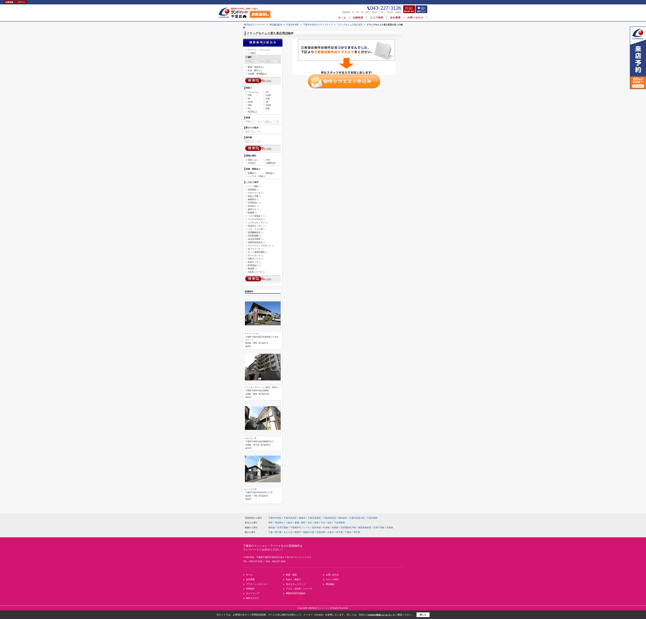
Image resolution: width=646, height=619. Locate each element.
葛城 (297, 522)
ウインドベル (252, 333)
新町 (303, 522)
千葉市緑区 (372, 518)
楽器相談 (253, 189)
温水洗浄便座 (255, 239)
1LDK (268, 95)
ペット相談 (254, 186)
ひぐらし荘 (251, 438)
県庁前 (357, 532)
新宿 (316, 522)
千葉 (270, 532)
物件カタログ (252, 598)
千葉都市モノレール (300, 527)
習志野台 (279, 522)
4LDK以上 (252, 111)
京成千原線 (379, 527)
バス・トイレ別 (256, 229)
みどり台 (288, 532)
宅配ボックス (255, 258)
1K (267, 92)
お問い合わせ (332, 574)
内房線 (335, 527)
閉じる (423, 614)
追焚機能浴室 (255, 232)
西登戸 (298, 532)
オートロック (255, 255)
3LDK (268, 105)
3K (267, 102)
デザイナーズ (255, 193)
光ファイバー (255, 249)
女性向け (253, 206)
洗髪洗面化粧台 (256, 242)
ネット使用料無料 (257, 252)
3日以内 (251, 163)
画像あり (252, 173)
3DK (250, 105)
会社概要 (250, 579)
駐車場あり (254, 265)
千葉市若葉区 (314, 518)
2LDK (250, 102)
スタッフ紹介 (332, 579)
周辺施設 (330, 584)
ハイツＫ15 (251, 489)
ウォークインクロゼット (261, 245)
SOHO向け (254, 202)
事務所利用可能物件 (296, 593)
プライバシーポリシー (257, 584)
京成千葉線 (283, 527)
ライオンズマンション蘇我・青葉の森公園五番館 (268, 387)
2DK (268, 98)
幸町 (270, 522)
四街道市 (342, 518)
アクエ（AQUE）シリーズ (299, 588)
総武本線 (316, 527)
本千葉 (339, 532)
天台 (323, 522)
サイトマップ (252, 593)
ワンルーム (253, 92)
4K (249, 108)
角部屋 (252, 268)
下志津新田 (339, 522)
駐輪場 (252, 212)
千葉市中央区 (274, 518)
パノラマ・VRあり (256, 176)
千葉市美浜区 (290, 518)
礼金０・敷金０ (293, 579)
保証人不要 (254, 196)
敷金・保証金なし (256, 67)
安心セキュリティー (296, 584)
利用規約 (250, 588)
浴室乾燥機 (254, 235)
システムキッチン (257, 222)
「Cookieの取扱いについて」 (379, 615)
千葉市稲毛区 (329, 518)
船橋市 (302, 518)
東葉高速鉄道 (365, 527)
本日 (268, 160)
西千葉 (278, 532)
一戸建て (252, 53)
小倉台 (289, 522)
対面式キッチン (256, 226)
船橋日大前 (308, 532)
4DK (268, 108)
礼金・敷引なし (255, 70)
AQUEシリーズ (256, 272)
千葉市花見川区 (357, 518)
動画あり (270, 173)
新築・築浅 (291, 574)
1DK (250, 95)
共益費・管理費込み (257, 73)
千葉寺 (348, 532)
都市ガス (253, 209)
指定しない (253, 160)
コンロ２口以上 (256, 219)
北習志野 (320, 532)
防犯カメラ (254, 262)
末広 (310, 522)
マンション (265, 50)
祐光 (329, 522)
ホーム (249, 574)
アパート (252, 50)
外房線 (326, 527)
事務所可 (253, 199)
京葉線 (389, 527)
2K (249, 98)
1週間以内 (271, 163)
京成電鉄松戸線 (348, 527)
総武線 (272, 527)
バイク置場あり (256, 216)
